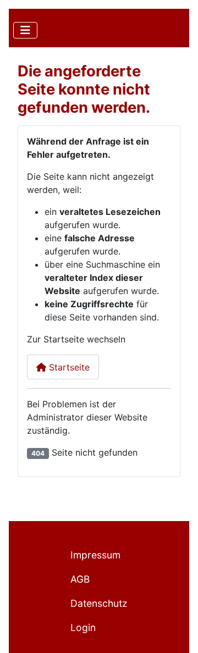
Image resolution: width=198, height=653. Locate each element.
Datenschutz (99, 603)
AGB (80, 579)
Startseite (68, 367)
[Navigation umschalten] (25, 30)
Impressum (95, 555)
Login (83, 627)
